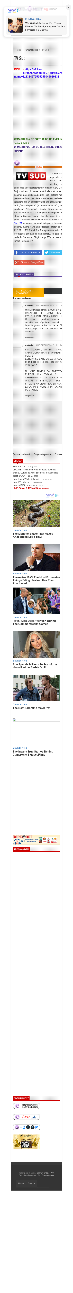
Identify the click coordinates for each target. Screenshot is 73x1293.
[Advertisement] (41, 788)
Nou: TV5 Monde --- (27, 482)
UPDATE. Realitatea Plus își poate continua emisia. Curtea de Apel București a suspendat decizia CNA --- (35, 472)
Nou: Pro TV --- (25, 466)
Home (21, 1183)
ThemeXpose (48, 1175)
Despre (31, 1183)
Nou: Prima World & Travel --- (32, 479)
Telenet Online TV (44, 1173)
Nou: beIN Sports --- (28, 485)
